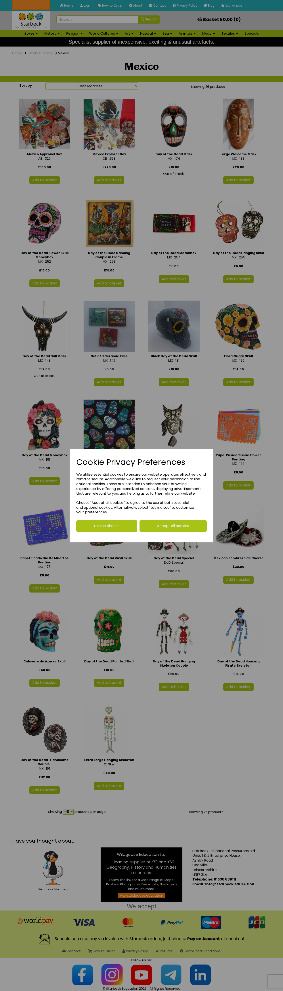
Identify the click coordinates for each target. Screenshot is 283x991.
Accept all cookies (173, 525)
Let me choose (107, 525)
